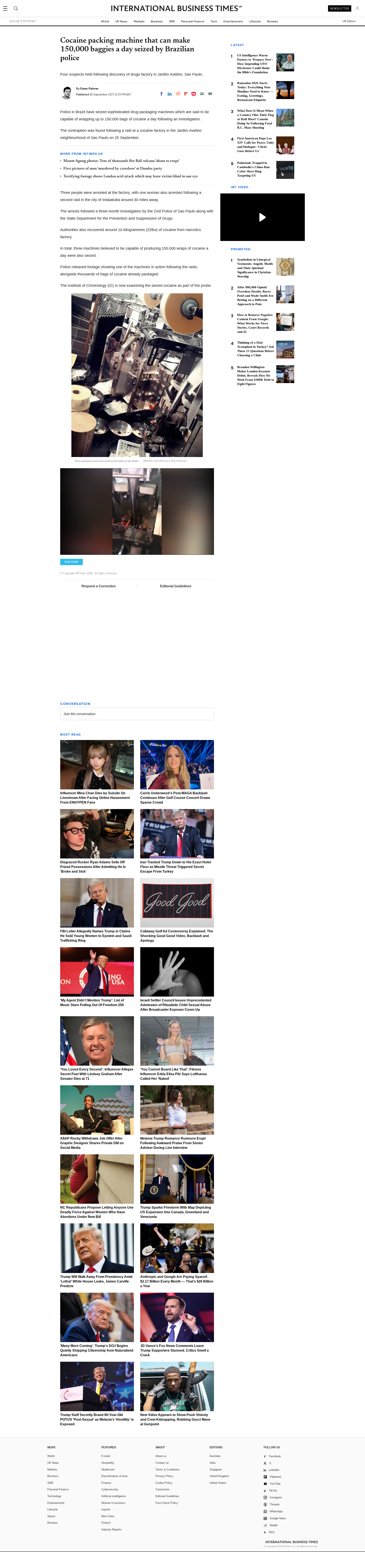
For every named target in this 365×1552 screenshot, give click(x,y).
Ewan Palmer (89, 88)
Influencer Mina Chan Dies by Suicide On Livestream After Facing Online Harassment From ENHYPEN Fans (95, 797)
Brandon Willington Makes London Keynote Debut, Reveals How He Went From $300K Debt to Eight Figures (255, 375)
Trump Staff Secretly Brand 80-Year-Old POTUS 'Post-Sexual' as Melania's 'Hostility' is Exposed (97, 1419)
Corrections (162, 1489)
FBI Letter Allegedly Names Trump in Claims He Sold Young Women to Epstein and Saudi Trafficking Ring (96, 935)
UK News (121, 21)
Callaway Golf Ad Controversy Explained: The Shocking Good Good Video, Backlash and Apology (176, 935)
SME (172, 21)
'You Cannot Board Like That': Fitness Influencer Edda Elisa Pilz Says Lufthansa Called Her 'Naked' (173, 1074)
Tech (214, 21)
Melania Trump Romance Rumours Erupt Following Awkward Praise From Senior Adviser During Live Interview (173, 1143)
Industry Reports (111, 1529)
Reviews (272, 21)
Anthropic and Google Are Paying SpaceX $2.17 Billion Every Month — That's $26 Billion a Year (176, 1281)
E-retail (105, 1456)
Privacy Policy (164, 1476)
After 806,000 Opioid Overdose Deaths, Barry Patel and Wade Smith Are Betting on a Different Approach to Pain (255, 296)
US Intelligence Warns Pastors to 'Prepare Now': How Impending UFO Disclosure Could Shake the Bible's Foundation (255, 64)
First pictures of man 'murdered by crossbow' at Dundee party (112, 169)
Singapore (216, 1469)
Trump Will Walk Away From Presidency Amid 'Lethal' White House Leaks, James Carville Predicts (96, 1281)
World (105, 21)
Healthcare (107, 1469)
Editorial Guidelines (175, 586)
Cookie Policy (163, 1482)
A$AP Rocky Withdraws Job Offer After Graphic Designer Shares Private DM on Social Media (92, 1143)
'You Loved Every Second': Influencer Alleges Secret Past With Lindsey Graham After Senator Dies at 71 (96, 1074)
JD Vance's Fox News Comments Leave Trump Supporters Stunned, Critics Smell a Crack (174, 1350)
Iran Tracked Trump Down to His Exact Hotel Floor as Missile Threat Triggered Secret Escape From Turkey (175, 866)
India (212, 1462)
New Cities (107, 1516)
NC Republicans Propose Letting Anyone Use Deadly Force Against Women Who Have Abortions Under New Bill (96, 1212)
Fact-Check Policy (166, 1502)
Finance (106, 1482)
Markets (139, 21)
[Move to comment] (210, 94)
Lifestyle (255, 21)
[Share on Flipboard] (186, 94)
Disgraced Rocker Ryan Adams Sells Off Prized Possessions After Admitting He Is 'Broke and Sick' (93, 866)
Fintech (105, 1522)
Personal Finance (192, 21)
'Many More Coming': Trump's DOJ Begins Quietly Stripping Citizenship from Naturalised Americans (96, 1350)
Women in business (113, 1502)
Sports (51, 1516)
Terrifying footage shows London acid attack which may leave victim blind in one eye (130, 176)
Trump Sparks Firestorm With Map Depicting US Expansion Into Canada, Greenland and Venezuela (175, 1212)
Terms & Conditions (167, 1469)
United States (218, 1482)
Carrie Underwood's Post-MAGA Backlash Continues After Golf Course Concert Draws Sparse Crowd (175, 797)
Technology (54, 1496)
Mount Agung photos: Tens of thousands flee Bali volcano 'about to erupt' (121, 161)
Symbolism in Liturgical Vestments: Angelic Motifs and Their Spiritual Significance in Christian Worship (255, 268)
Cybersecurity (109, 1489)
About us (160, 1456)
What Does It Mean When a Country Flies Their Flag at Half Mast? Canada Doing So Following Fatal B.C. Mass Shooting (255, 119)
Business (157, 21)
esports (105, 1509)
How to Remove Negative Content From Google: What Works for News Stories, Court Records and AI (255, 323)
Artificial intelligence (113, 1496)
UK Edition (349, 21)
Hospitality (107, 1462)
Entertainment (233, 21)
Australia (215, 1456)
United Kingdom (219, 1476)
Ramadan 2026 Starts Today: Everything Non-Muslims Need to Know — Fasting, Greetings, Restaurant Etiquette (255, 91)
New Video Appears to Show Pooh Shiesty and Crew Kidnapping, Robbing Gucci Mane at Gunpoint (175, 1419)
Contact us (162, 1462)
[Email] (202, 94)
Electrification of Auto (114, 1476)
